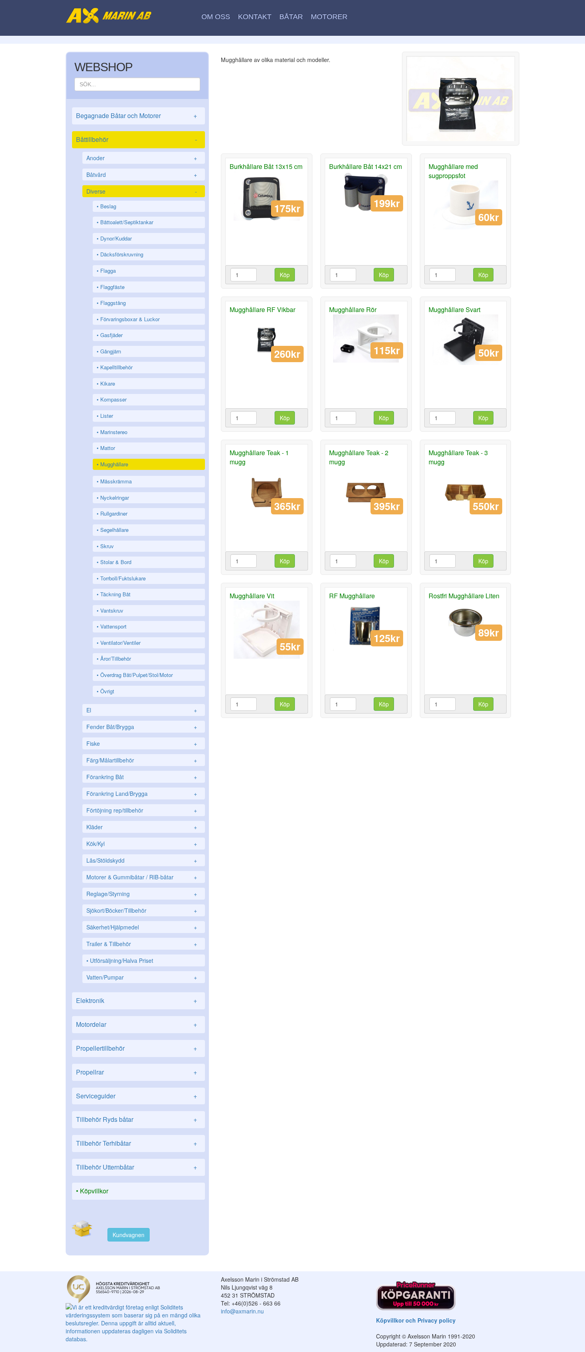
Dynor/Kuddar (116, 238)
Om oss (215, 17)
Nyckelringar (114, 497)
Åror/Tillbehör (115, 658)
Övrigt (107, 691)
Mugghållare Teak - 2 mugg (358, 457)
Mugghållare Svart (454, 309)
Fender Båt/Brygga (141, 727)
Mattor (107, 448)
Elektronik (136, 1000)
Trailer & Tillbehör (141, 944)
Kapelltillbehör (116, 367)
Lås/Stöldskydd (141, 860)
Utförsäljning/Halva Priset (121, 960)
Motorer (329, 17)
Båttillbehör (136, 139)
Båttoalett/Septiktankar (126, 222)
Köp (285, 275)
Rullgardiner (113, 513)
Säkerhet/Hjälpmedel (141, 927)
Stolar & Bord (115, 562)
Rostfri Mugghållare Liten (464, 595)
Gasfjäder (111, 335)
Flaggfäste (112, 287)
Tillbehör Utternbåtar (136, 1167)
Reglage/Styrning (141, 894)
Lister (106, 415)
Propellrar (136, 1072)
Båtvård (141, 174)
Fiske (141, 743)
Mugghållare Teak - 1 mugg (259, 457)
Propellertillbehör (136, 1048)
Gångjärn (110, 351)
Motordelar (136, 1024)
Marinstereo (113, 432)
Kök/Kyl (141, 844)
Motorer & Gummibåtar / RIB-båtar (141, 877)
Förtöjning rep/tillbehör (141, 810)
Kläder (141, 827)
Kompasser (113, 399)
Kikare (107, 383)
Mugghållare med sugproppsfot (453, 171)
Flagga (108, 270)
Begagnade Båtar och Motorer (136, 115)
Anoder (141, 158)
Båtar (291, 17)
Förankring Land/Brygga (141, 793)
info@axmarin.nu (242, 1311)
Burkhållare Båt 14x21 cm (365, 166)
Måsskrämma (116, 481)
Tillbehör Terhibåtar (136, 1143)
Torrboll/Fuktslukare (123, 578)
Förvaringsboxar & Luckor (130, 319)
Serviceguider (136, 1095)
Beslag (108, 206)
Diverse (141, 191)
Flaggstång (113, 302)
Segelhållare (114, 529)
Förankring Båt (141, 777)
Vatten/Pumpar (141, 977)
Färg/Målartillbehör (141, 760)
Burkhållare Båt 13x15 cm (266, 166)
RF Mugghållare (352, 595)
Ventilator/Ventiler (120, 642)
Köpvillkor (94, 1190)
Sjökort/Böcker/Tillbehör (141, 910)
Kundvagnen (128, 1235)
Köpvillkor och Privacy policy (416, 1320)
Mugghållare (114, 464)
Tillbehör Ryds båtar (136, 1119)
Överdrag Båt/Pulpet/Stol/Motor (136, 675)
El (141, 710)
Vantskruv (111, 610)
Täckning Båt (115, 594)
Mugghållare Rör (352, 309)
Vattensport (113, 626)
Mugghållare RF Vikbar (262, 309)
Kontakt (254, 17)
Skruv (107, 546)
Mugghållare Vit (252, 595)
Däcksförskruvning (121, 254)
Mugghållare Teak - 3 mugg (458, 457)
